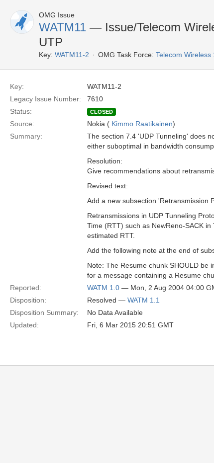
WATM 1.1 (143, 300)
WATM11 (62, 27)
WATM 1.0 (103, 288)
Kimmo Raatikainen (142, 124)
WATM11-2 (72, 55)
